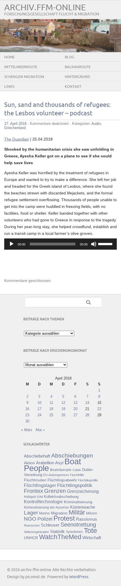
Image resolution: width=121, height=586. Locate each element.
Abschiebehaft (37, 456)
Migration (59, 513)
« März (26, 430)
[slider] (106, 243)
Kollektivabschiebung (61, 497)
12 (63, 403)
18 (51, 409)
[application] (60, 244)
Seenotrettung (78, 524)
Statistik (57, 531)
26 (63, 415)
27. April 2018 (15, 123)
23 (27, 415)
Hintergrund (77, 77)
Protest (64, 518)
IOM (40, 496)
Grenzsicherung (83, 491)
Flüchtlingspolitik (74, 485)
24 (39, 415)
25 (51, 415)
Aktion (29, 463)
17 (39, 409)
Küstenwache (82, 507)
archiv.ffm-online (45, 7)
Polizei (44, 519)
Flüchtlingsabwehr (62, 480)
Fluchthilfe (77, 475)
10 (39, 403)
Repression (32, 525)
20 (75, 409)
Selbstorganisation (36, 532)
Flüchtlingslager (40, 485)
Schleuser (50, 525)
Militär (77, 512)
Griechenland (15, 128)
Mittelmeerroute (20, 67)
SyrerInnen (74, 532)
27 (75, 415)
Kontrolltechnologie (43, 501)
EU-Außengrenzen (56, 475)
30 (27, 421)
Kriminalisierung (78, 502)
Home (9, 57)
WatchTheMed (60, 537)
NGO (30, 519)
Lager (31, 512)
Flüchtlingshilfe (88, 480)
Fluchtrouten (35, 480)
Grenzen (55, 491)
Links (9, 87)
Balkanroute (78, 67)
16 (27, 409)
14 (87, 403)
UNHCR (31, 538)
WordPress (78, 577)
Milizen (91, 513)
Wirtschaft (91, 538)
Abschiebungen (72, 455)
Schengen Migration (24, 77)
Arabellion (45, 463)
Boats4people (60, 470)
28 (87, 415)
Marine (44, 513)
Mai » (40, 430)
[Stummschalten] (94, 244)
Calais (77, 470)
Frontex (33, 491)
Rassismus (86, 519)
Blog (69, 57)
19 (63, 409)
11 (51, 403)
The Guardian (16, 139)
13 (75, 403)
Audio (96, 123)
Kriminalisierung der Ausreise (46, 507)
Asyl (59, 462)
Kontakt (73, 87)
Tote (90, 530)
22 (99, 409)
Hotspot (30, 497)
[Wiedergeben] (11, 244)
